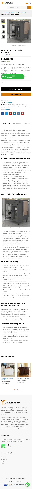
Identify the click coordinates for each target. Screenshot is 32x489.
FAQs (2, 461)
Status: (3, 61)
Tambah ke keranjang (16, 89)
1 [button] (14, 389)
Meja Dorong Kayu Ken (23, 378)
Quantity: (3, 82)
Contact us (4, 459)
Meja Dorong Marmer (24, 106)
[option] (8, 375)
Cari (29, 7)
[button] (6, 375)
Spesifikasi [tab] (17, 123)
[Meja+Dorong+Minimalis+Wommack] (6, 113)
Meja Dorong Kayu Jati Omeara (7, 379)
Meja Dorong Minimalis (7, 107)
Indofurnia (7, 54)
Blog (2, 463)
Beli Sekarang (16, 94)
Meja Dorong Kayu (16, 104)
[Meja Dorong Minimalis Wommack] (2, 113)
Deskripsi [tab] (6, 123)
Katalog (3, 457)
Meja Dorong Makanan (12, 106)
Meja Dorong (10, 102)
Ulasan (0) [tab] (28, 123)
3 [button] (17, 389)
